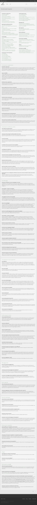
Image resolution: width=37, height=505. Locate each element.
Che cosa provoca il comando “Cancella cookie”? (8, 22)
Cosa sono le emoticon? (5, 55)
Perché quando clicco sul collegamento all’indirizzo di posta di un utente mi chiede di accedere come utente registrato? (10, 34)
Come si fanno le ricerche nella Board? (24, 33)
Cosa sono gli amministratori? (23, 14)
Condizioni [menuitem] (23, 498)
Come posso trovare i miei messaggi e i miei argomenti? (26, 36)
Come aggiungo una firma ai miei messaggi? (8, 40)
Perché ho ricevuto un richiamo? (6, 46)
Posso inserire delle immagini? (6, 56)
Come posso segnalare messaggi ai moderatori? (8, 47)
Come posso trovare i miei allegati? (23, 46)
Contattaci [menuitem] (30, 498)
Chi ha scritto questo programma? (23, 49)
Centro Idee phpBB (6, 473)
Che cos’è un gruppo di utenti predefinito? (24, 19)
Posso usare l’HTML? (4, 54)
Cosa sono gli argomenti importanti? (7, 58)
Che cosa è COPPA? (4, 15)
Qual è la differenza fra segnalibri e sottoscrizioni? (26, 39)
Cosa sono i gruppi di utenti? (23, 16)
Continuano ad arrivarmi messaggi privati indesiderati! (26, 24)
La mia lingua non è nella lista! (6, 29)
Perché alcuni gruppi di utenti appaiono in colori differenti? (27, 18)
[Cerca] (35, 4)
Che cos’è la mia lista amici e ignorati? (24, 28)
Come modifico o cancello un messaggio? (7, 39)
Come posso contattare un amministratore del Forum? (26, 52)
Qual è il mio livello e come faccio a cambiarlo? (8, 33)
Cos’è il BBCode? (4, 53)
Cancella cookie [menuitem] (34, 498)
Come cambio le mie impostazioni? (6, 25)
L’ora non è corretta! (4, 27)
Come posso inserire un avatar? (6, 32)
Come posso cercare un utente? (23, 35)
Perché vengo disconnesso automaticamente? (8, 21)
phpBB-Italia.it (7, 502)
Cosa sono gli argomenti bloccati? (6, 59)
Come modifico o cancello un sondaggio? (7, 43)
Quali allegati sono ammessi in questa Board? (25, 45)
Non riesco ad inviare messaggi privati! (24, 23)
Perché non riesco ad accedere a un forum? (8, 44)
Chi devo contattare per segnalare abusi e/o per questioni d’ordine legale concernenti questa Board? (27, 51)
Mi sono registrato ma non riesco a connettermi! (8, 17)
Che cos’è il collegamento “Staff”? (23, 20)
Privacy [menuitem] (27, 498)
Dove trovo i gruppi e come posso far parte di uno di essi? (27, 17)
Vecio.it (2, 498)
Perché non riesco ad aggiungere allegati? (7, 45)
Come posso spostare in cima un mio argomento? (8, 50)
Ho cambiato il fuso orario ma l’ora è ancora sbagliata (9, 28)
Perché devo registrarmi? (5, 14)
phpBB (4, 501)
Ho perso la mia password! (5, 20)
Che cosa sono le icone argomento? (7, 60)
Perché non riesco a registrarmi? (6, 16)
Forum (4, 498)
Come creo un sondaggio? (5, 41)
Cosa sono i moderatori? (22, 15)
